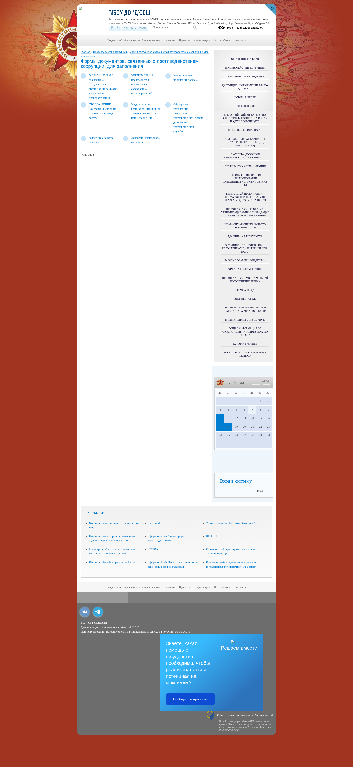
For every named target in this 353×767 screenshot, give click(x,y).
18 (227, 426)
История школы (245, 97)
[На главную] (112, 27)
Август (265, 380)
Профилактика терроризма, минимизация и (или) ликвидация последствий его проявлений (245, 212)
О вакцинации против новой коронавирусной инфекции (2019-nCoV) (245, 248)
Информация (202, 40)
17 (219, 426)
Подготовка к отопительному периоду (245, 354)
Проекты (184, 40)
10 (219, 418)
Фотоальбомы (222, 40)
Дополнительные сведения (245, 76)
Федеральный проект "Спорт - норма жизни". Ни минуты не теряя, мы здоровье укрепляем (245, 197)
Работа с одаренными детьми (245, 260)
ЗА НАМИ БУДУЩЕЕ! (245, 343)
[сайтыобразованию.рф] (270, 10)
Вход (260, 490)
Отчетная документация (245, 269)
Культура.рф (154, 523)
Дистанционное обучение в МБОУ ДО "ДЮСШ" (245, 87)
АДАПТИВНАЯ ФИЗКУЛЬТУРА (245, 236)
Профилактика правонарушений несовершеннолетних (245, 280)
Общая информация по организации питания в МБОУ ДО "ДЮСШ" (245, 331)
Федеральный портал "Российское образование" (230, 523)
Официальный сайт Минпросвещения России (112, 562)
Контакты (240, 40)
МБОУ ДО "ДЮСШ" (131, 13)
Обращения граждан (245, 59)
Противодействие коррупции (110, 52)
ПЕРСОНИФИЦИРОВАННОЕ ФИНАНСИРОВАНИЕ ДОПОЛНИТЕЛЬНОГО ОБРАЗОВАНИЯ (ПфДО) (245, 180)
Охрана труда (245, 290)
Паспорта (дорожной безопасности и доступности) (245, 156)
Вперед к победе (245, 298)
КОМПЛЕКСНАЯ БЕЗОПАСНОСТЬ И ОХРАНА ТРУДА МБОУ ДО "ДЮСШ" (245, 309)
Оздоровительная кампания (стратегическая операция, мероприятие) (245, 142)
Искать (195, 27)
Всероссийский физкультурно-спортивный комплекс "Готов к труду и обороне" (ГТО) (245, 118)
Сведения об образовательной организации (133, 40)
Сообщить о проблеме (190, 699)
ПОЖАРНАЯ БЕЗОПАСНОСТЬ (245, 130)
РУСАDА (153, 549)
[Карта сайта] (118, 27)
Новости (169, 40)
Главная (86, 52)
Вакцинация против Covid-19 (245, 319)
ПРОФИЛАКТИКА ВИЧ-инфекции (245, 166)
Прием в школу (245, 106)
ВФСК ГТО (212, 536)
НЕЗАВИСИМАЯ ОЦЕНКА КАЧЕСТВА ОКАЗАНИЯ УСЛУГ (245, 226)
